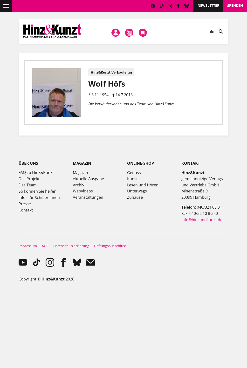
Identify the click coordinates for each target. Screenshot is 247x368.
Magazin (80, 172)
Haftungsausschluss (110, 246)
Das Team (28, 185)
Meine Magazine (129, 33)
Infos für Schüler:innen (39, 197)
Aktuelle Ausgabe (88, 178)
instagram (170, 6)
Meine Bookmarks (143, 33)
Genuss (134, 172)
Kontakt (26, 210)
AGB (45, 246)
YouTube (153, 6)
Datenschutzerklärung (71, 246)
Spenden (235, 5)
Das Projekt (29, 178)
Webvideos (83, 191)
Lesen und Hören (142, 185)
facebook (178, 6)
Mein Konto (116, 33)
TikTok (161, 6)
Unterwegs (137, 191)
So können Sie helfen (37, 191)
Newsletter (208, 5)
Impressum (28, 246)
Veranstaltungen (88, 197)
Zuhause (135, 197)
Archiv (78, 185)
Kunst (132, 178)
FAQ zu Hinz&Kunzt (36, 172)
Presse (25, 203)
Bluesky (187, 6)
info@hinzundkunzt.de (201, 219)
